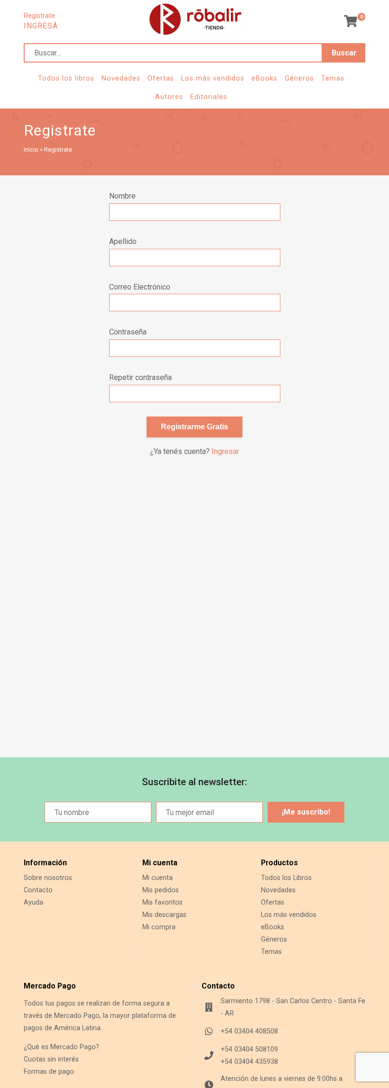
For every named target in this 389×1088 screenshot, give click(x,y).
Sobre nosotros (48, 878)
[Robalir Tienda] (195, 35)
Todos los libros (66, 78)
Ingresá (41, 25)
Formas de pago (49, 1072)
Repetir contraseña (140, 377)
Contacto (38, 890)
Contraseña (128, 331)
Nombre (122, 195)
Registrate (39, 16)
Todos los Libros (286, 878)
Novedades (121, 78)
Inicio (31, 149)
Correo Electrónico (139, 286)
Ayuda (33, 902)
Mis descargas (164, 915)
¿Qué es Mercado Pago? (61, 1047)
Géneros (299, 78)
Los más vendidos (212, 78)
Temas (332, 78)
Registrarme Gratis (194, 427)
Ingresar (225, 451)
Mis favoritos (162, 902)
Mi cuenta (157, 878)
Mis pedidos (160, 890)
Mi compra (159, 927)
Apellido (123, 241)
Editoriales (208, 97)
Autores (169, 97)
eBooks (264, 78)
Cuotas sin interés (51, 1059)
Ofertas (161, 78)
